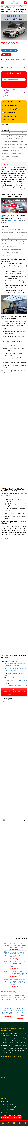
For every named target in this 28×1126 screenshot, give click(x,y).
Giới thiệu (5, 1101)
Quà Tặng (3, 1124)
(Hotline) (8, 1124)
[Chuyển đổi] (2, 164)
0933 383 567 (21, 1042)
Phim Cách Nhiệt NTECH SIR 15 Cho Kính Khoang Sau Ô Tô (20, 1012)
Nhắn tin (14, 1124)
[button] (2, 2)
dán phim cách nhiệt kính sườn (11, 67)
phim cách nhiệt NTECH (14, 220)
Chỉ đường (25, 1124)
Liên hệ (5, 1112)
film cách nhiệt (22, 67)
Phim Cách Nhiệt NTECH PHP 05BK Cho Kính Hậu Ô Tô (7, 1011)
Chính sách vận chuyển (9, 1107)
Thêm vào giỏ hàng (9, 50)
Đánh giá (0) (8, 699)
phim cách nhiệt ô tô (6, 69)
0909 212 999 (13, 673)
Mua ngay (6, 54)
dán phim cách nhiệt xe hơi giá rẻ (12, 1115)
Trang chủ (5, 6)
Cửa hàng (13, 6)
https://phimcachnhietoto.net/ (18, 678)
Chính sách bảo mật (9, 1109)
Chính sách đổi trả (8, 1104)
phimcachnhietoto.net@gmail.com (17, 1048)
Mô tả (6, 164)
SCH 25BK (14, 69)
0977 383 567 (12, 1042)
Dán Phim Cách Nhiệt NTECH (13, 6)
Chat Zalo (19, 1124)
